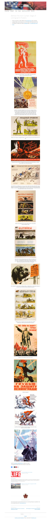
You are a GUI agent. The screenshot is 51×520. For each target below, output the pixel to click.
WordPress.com (34, 517)
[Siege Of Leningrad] (26, 480)
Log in (25, 516)
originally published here (18, 463)
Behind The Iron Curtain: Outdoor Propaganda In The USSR (28, 483)
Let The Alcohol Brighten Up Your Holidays (26, 472)
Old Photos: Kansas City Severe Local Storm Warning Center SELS (17, 508)
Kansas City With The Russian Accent (19, 4)
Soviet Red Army (29, 20)
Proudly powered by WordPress (19, 517)
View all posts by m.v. (23, 503)
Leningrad (26, 23)
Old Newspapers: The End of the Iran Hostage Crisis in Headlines (33, 508)
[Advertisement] (25, 35)
